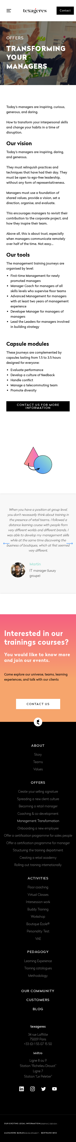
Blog (38, 1009)
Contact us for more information (38, 406)
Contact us (38, 704)
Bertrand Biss (49, 1133)
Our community (38, 991)
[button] (8, 10)
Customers (38, 1000)
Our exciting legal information (22, 1123)
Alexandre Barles (14, 1133)
